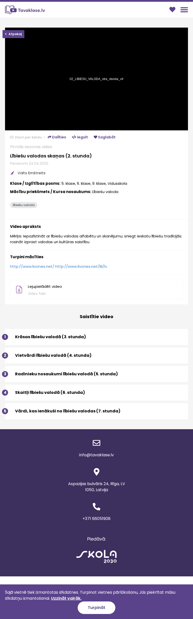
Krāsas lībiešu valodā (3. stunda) (45, 337)
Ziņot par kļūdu (28, 137)
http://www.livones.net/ (32, 266)
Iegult (82, 137)
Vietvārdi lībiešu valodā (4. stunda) (48, 355)
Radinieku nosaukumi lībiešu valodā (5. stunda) (61, 374)
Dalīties (58, 137)
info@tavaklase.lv (96, 455)
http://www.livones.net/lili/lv (81, 266)
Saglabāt (106, 137)
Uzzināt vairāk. (66, 598)
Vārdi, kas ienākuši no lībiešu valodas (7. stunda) (62, 411)
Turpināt (96, 607)
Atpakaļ (15, 34)
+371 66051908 (96, 518)
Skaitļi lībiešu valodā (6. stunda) (45, 392)
